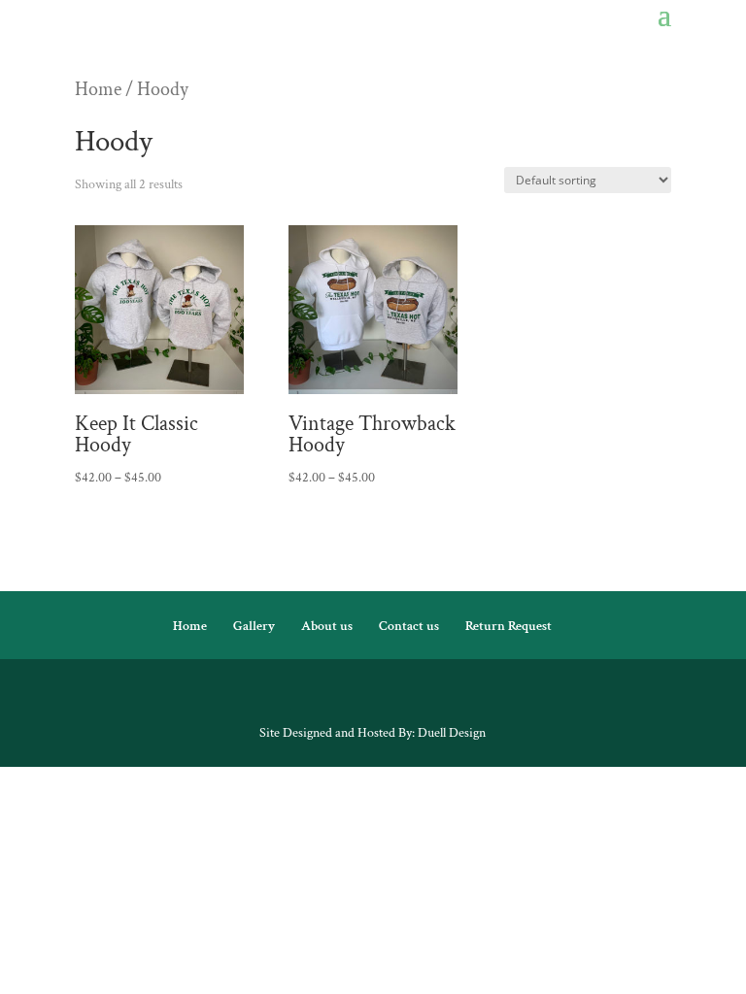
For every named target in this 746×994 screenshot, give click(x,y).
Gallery (254, 626)
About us (327, 626)
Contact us (409, 626)
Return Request (508, 626)
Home (98, 89)
